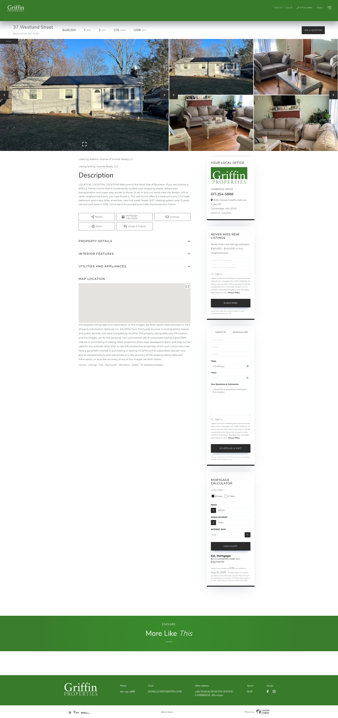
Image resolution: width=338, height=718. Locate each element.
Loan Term (217, 490)
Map (249, 691)
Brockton (124, 364)
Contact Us (215, 213)
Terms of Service (223, 459)
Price (214, 505)
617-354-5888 (305, 7)
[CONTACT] (313, 30)
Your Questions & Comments (225, 384)
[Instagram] (274, 691)
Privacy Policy (234, 293)
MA (101, 364)
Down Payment (219, 517)
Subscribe (231, 303)
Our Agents (226, 213)
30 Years (218, 496)
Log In (289, 7)
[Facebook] (268, 691)
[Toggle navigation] (324, 7)
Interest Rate (218, 529)
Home (82, 364)
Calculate (231, 546)
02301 (135, 364)
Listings (92, 364)
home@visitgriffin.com (165, 691)
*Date (213, 361)
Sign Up (278, 7)
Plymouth (111, 364)
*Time (214, 373)
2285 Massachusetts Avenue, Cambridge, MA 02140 (214, 693)
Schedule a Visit (240, 332)
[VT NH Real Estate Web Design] (257, 712)
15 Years (231, 496)
